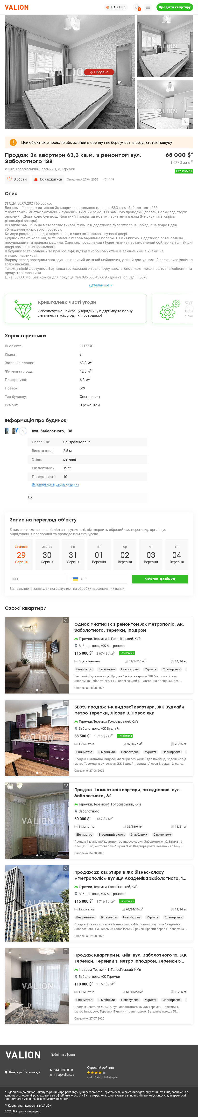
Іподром (85, 969)
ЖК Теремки (110, 976)
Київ (137, 639)
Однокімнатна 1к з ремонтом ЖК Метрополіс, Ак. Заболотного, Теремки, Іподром (129, 627)
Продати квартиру (175, 7)
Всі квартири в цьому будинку (55, 484)
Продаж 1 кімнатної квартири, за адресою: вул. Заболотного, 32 (127, 792)
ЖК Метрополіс (113, 646)
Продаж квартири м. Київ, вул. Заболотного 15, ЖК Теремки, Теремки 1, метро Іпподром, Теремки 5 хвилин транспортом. (130, 958)
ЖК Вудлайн (110, 728)
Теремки (85, 639)
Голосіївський (122, 639)
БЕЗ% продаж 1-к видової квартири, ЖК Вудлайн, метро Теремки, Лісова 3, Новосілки (130, 710)
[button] (189, 308)
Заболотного (89, 646)
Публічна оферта (63, 1054)
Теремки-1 (101, 639)
